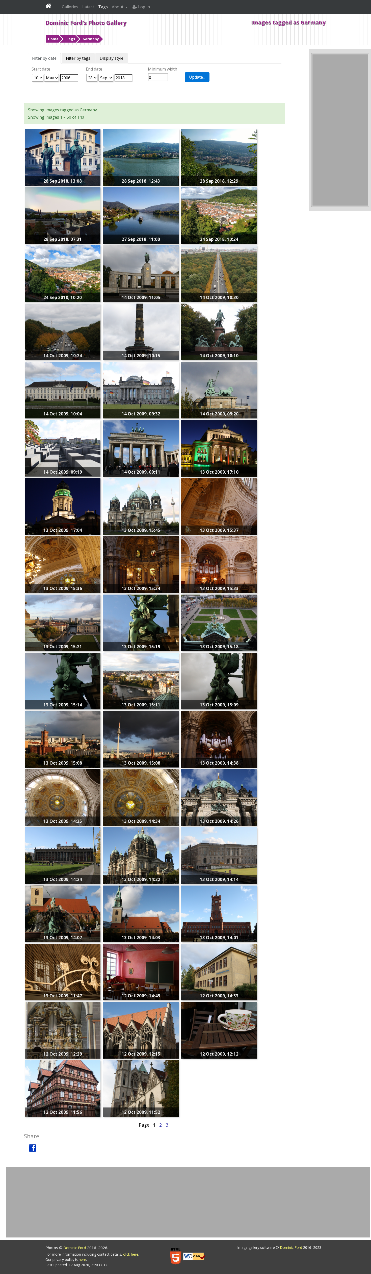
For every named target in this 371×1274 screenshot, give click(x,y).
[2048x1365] (62, 797)
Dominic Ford (75, 1247)
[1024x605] (62, 855)
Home (53, 39)
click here (130, 1254)
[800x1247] (141, 331)
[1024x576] (219, 855)
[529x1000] (62, 680)
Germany (91, 39)
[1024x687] (62, 622)
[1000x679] (141, 506)
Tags (70, 39)
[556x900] (219, 680)
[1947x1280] (141, 157)
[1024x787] (62, 913)
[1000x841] (141, 913)
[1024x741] (219, 913)
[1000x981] (62, 506)
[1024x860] (141, 1030)
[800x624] (219, 1030)
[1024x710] (141, 448)
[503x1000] (141, 622)
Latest (88, 7)
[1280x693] (141, 273)
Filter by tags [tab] (78, 58)
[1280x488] (62, 739)
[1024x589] (62, 971)
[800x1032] (62, 1030)
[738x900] (62, 1088)
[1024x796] (219, 739)
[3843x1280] (62, 215)
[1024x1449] (141, 564)
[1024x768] (219, 390)
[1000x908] (141, 855)
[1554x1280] (62, 157)
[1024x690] (219, 971)
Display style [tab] (111, 58)
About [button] (118, 7)
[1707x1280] (219, 157)
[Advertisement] (340, 130)
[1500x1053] (219, 564)
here (82, 1259)
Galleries (70, 7)
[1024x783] (219, 797)
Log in (143, 7)
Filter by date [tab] (44, 58)
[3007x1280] (219, 215)
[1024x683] (62, 331)
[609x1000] (141, 1088)
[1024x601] (141, 680)
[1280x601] (62, 390)
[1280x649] (219, 448)
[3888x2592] (219, 273)
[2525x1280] (62, 273)
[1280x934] (219, 331)
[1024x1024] (219, 506)
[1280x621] (141, 390)
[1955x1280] (141, 215)
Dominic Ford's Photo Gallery (85, 23)
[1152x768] (62, 564)
